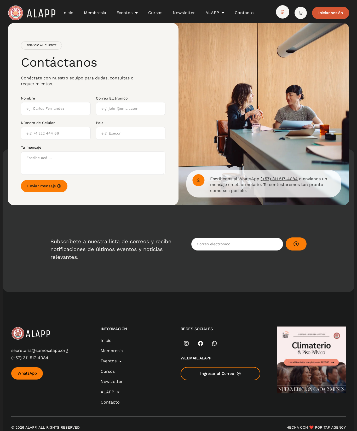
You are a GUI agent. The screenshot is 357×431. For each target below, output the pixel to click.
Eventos (125, 12)
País (99, 123)
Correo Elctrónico (112, 98)
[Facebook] (200, 343)
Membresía (95, 12)
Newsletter (184, 12)
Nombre (28, 98)
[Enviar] (296, 244)
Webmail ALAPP (196, 358)
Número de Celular (38, 123)
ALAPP (212, 12)
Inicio (67, 12)
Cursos (155, 12)
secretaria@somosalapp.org (39, 350)
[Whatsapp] (214, 343)
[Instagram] (186, 343)
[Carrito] (301, 13)
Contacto (244, 12)
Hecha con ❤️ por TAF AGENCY (316, 427)
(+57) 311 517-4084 (279, 178)
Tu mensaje (31, 147)
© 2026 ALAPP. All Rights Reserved (45, 427)
